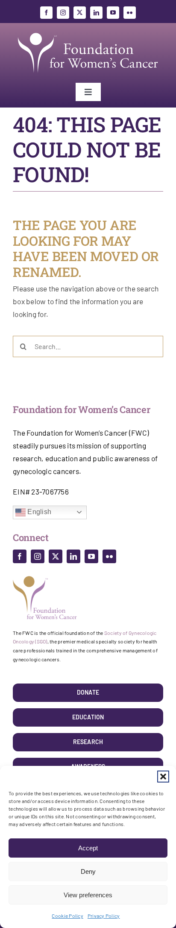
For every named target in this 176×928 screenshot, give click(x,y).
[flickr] (129, 12)
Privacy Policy (104, 916)
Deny (88, 871)
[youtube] (113, 12)
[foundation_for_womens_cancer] (88, 33)
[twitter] (79, 12)
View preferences (88, 895)
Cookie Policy (67, 916)
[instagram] (63, 12)
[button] (163, 776)
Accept (88, 848)
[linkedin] (96, 12)
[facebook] (46, 12)
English (38, 511)
